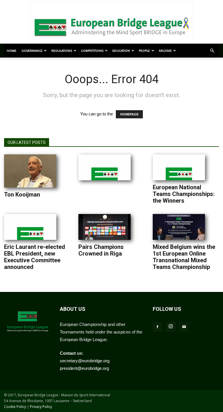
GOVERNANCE (31, 51)
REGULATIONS (61, 51)
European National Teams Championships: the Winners (184, 194)
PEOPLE (144, 51)
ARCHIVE (165, 51)
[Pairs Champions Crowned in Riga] (104, 227)
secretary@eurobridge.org (84, 360)
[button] (212, 50)
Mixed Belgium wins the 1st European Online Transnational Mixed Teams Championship (184, 256)
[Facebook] (157, 327)
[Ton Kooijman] (30, 171)
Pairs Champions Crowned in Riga (101, 250)
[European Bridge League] (111, 26)
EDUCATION (121, 51)
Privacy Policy (41, 406)
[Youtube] (184, 327)
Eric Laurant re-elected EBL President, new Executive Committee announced (34, 256)
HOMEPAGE (129, 114)
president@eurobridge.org (84, 368)
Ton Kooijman (22, 194)
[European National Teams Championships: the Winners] (179, 167)
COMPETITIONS (92, 51)
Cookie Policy (15, 406)
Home (11, 51)
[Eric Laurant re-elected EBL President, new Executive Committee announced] (30, 227)
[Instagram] (170, 326)
